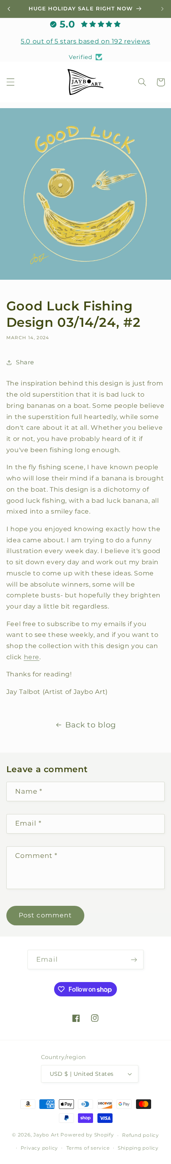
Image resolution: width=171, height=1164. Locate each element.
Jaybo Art (46, 1135)
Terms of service (88, 1148)
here (32, 657)
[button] (10, 82)
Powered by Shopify (87, 1135)
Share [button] (25, 362)
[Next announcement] (162, 9)
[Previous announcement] (8, 9)
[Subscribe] (133, 959)
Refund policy (140, 1135)
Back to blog (90, 724)
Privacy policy (39, 1148)
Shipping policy (138, 1148)
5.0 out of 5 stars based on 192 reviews (85, 41)
